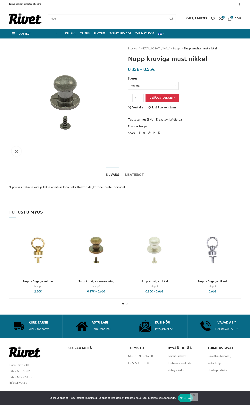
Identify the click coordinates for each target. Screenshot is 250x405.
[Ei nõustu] (194, 397)
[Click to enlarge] (16, 151)
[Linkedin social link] (154, 132)
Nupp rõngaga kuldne (38, 281)
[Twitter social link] (144, 132)
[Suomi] (161, 34)
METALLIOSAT (150, 48)
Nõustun (185, 398)
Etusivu (133, 48)
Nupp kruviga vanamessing (96, 281)
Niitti (166, 48)
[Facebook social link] (239, 4)
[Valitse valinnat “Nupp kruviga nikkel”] (178, 238)
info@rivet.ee (164, 329)
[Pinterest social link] (149, 132)
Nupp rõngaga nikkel (212, 281)
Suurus (132, 78)
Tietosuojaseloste (180, 363)
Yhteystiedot (176, 370)
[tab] (112, 173)
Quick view (62, 247)
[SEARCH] (171, 18)
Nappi (177, 48)
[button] (62, 238)
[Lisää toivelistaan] (62, 229)
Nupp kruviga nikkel (154, 281)
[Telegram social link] (159, 132)
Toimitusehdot (177, 356)
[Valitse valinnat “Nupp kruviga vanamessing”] (120, 238)
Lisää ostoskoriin (162, 97)
